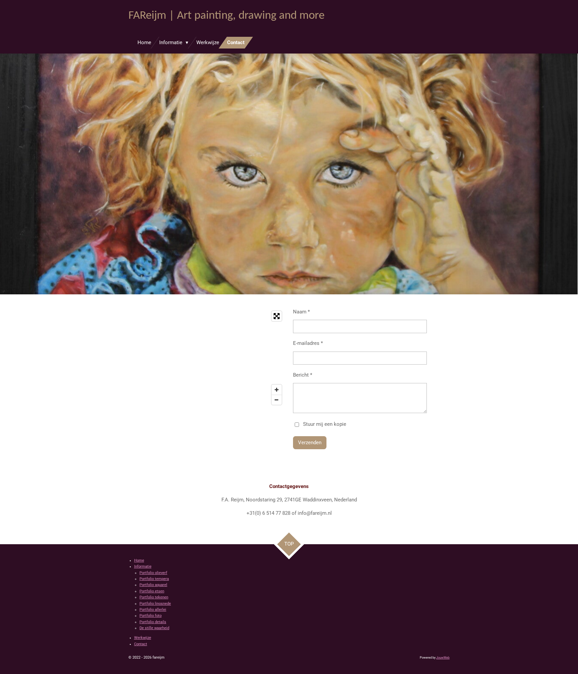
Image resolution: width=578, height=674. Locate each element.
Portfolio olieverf (153, 573)
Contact (140, 644)
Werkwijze (142, 638)
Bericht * (302, 375)
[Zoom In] (277, 390)
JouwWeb (443, 657)
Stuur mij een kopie (324, 424)
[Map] (206, 358)
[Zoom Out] (277, 400)
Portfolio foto (150, 615)
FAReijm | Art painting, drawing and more (226, 16)
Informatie (143, 566)
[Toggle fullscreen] (277, 316)
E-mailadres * (308, 343)
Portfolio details (152, 622)
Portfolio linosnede (155, 603)
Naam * (301, 312)
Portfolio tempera (154, 579)
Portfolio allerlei (152, 609)
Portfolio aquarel (153, 585)
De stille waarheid (154, 628)
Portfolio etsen (151, 591)
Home (139, 560)
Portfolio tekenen (153, 597)
